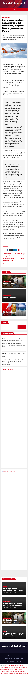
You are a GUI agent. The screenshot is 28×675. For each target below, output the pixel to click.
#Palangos (7, 37)
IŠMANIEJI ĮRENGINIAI (9, 661)
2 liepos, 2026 (7, 592)
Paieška (4, 322)
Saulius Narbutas (9, 669)
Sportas (5, 631)
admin (11, 285)
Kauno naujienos (4, 673)
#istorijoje (18, 35)
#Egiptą (12, 35)
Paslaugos (21, 661)
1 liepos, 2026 (7, 607)
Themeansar (24, 655)
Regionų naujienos (13, 673)
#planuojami (17, 37)
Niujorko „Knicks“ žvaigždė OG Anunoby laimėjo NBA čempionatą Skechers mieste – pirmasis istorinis (13, 355)
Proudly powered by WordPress (7, 655)
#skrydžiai (4, 39)
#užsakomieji (14, 39)
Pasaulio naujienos (6, 17)
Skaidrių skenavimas (5, 667)
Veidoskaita (2, 671)
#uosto (9, 39)
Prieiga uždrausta (10, 283)
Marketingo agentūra (9, 665)
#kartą (22, 35)
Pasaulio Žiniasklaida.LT (14, 3)
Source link (5, 246)
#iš (15, 35)
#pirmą (12, 37)
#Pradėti (22, 37)
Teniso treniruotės (10, 671)
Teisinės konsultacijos (20, 665)
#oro (3, 37)
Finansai (5, 586)
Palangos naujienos (23, 673)
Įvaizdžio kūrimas (18, 669)
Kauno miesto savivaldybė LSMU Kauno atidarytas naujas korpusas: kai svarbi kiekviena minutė (13, 345)
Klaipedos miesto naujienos (17, 667)
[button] (26, 9)
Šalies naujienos (7, 601)
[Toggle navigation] (14, 10)
